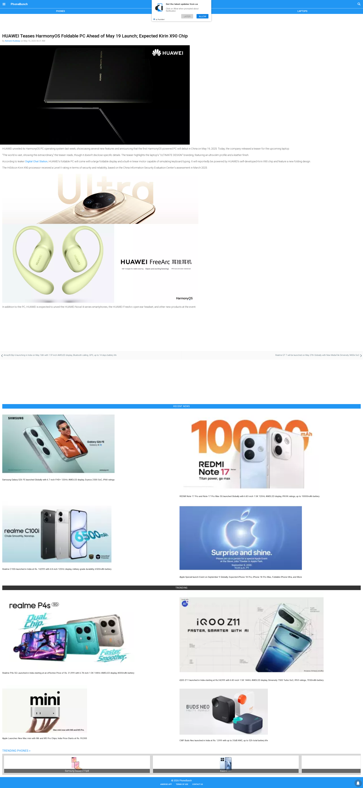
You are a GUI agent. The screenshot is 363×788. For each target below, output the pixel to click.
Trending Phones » (16, 750)
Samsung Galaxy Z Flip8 (77, 771)
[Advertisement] (181, 23)
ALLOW (202, 16)
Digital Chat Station (36, 161)
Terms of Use (182, 784)
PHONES (60, 11)
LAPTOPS (302, 11)
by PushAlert (160, 19)
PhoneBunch (19, 4)
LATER (187, 16)
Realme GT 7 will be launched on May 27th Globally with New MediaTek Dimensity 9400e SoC (317, 355)
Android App (166, 784)
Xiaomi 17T (225, 771)
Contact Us (197, 784)
